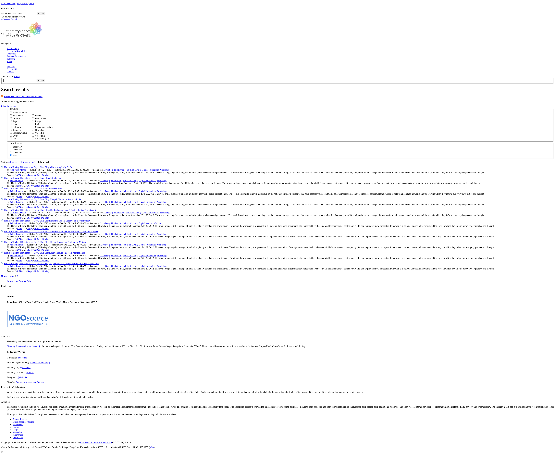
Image (38, 121)
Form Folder (41, 118)
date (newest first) (27, 162)
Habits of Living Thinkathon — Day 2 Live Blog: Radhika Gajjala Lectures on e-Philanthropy (47, 220)
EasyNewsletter (20, 133)
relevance (12, 162)
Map (152, 447)
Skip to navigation (25, 3)
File (14, 138)
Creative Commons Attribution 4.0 (96, 442)
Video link (40, 136)
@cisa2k (30, 372)
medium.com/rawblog (40, 362)
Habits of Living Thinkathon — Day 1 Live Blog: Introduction (32, 178)
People (16, 429)
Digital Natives (145, 223)
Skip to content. (8, 3)
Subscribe (22, 357)
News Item (40, 130)
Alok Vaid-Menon (18, 170)
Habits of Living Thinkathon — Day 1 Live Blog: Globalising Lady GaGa (38, 167)
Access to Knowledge (17, 51)
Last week (17, 149)
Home (17, 76)
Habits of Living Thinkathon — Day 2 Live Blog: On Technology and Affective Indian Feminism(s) (50, 210)
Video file (39, 133)
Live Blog (108, 170)
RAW (9, 61)
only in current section (15, 16)
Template (17, 130)
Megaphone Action (44, 127)
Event (15, 136)
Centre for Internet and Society (30, 382)
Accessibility (13, 48)
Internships (18, 435)
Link (37, 124)
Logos (15, 427)
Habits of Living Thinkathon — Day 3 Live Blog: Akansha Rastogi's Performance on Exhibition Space (51, 231)
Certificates (18, 437)
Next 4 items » (8, 276)
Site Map (11, 66)
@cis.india (22, 377)
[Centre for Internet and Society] (22, 38)
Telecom (11, 59)
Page (15, 121)
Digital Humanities (150, 170)
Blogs (30, 175)
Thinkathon (119, 170)
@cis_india (25, 367)
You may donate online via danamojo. (24, 346)
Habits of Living (133, 170)
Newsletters (18, 424)
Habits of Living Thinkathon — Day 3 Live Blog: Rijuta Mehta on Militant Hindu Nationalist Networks (51, 263)
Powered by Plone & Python (20, 281)
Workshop (165, 170)
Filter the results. (8, 106)
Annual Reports (20, 419)
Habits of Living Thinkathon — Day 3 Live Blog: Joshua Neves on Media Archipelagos (44, 253)
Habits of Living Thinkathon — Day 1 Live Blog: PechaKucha (33, 188)
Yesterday (17, 147)
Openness (11, 53)
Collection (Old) (42, 138)
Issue (15, 124)
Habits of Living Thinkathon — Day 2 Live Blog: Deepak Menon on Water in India (42, 199)
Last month (18, 152)
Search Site (6, 13)
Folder (38, 115)
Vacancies (17, 432)
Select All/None (20, 112)
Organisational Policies (23, 422)
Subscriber (17, 127)
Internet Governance (16, 56)
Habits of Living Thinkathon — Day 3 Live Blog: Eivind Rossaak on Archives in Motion (45, 242)
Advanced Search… (10, 19)
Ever (15, 155)
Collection (17, 118)
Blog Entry (18, 115)
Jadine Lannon (16, 180)
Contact (10, 71)
